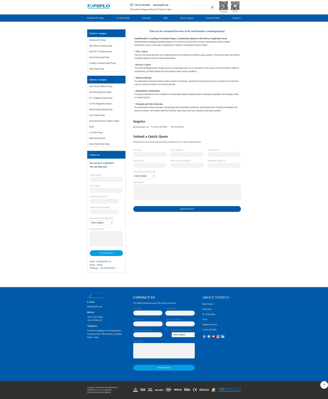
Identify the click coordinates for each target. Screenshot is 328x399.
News (204, 319)
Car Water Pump (123, 18)
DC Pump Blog (208, 314)
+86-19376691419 (107, 268)
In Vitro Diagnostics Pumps (100, 104)
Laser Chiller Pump (97, 115)
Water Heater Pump (97, 138)
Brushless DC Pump (95, 18)
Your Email (95, 186)
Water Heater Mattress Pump (100, 86)
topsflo (99, 265)
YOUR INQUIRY (97, 229)
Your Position (213, 150)
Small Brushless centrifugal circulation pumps (153, 42)
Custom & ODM (212, 18)
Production (146, 18)
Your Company (96, 175)
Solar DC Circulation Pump (100, 51)
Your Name (137, 150)
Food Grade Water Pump (99, 57)
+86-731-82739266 (160, 127)
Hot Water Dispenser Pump (100, 92)
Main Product (207, 304)
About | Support (186, 18)
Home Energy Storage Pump (100, 109)
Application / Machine (98, 197)
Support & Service (209, 324)
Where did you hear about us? (101, 218)
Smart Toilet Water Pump (99, 144)
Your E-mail (138, 161)
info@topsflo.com (104, 261)
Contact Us (236, 18)
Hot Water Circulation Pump (100, 46)
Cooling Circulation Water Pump (102, 63)
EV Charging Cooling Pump (100, 98)
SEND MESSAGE (106, 253)
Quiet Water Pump (96, 69)
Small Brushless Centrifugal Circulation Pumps (155, 38)
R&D (165, 18)
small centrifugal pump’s (148, 68)
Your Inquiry (138, 182)
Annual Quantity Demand (100, 207)
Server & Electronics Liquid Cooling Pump (104, 124)
